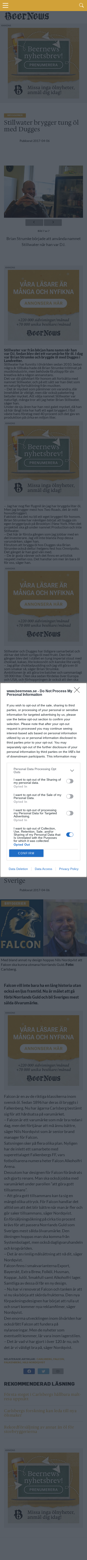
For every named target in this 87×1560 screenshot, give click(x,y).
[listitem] (43, 770)
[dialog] (43, 780)
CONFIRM (26, 853)
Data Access (43, 869)
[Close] (78, 691)
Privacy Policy (69, 869)
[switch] (69, 781)
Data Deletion (18, 869)
